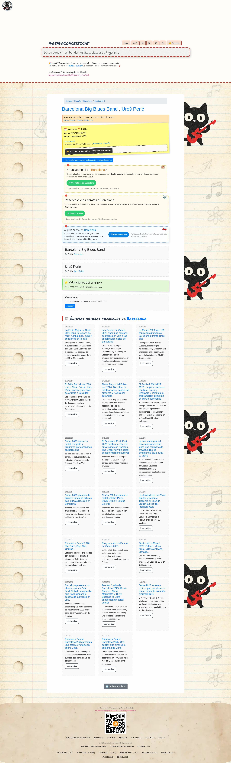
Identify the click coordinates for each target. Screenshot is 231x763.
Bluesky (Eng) (149, 752)
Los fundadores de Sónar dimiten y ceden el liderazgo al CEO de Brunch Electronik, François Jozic (152, 501)
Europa (69, 101)
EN (143, 43)
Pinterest (108, 757)
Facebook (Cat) (65, 752)
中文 (91, 120)
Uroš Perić (133, 108)
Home (126, 43)
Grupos (111, 737)
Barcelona (87, 101)
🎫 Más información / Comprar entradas (89, 151)
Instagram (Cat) (107, 752)
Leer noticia (72, 363)
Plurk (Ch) (122, 757)
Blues (76, 254)
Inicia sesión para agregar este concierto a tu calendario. (88, 160)
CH (163, 43)
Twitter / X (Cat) (86, 752)
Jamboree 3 (100, 101)
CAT (135, 43)
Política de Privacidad (93, 746)
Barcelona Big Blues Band (90, 108)
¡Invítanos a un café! (76, 65)
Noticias (99, 737)
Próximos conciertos (78, 737)
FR (149, 43)
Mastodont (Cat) (129, 752)
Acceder (70, 306)
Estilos (123, 737)
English (72, 120)
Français (80, 120)
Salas (162, 737)
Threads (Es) (167, 752)
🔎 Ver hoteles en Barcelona (81, 183)
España (77, 101)
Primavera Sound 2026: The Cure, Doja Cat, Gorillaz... (77, 546)
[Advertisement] (115, 22)
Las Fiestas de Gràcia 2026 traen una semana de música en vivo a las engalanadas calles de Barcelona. (114, 336)
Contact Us (144, 746)
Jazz (81, 254)
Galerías (150, 737)
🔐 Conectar (174, 43)
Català (86, 120)
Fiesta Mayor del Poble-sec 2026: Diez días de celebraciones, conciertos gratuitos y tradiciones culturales (115, 390)
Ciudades (136, 737)
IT (156, 43)
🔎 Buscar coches (118, 234)
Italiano (66, 120)
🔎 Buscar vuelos (75, 213)
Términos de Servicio (122, 746)
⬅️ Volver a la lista (115, 686)
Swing (81, 271)
